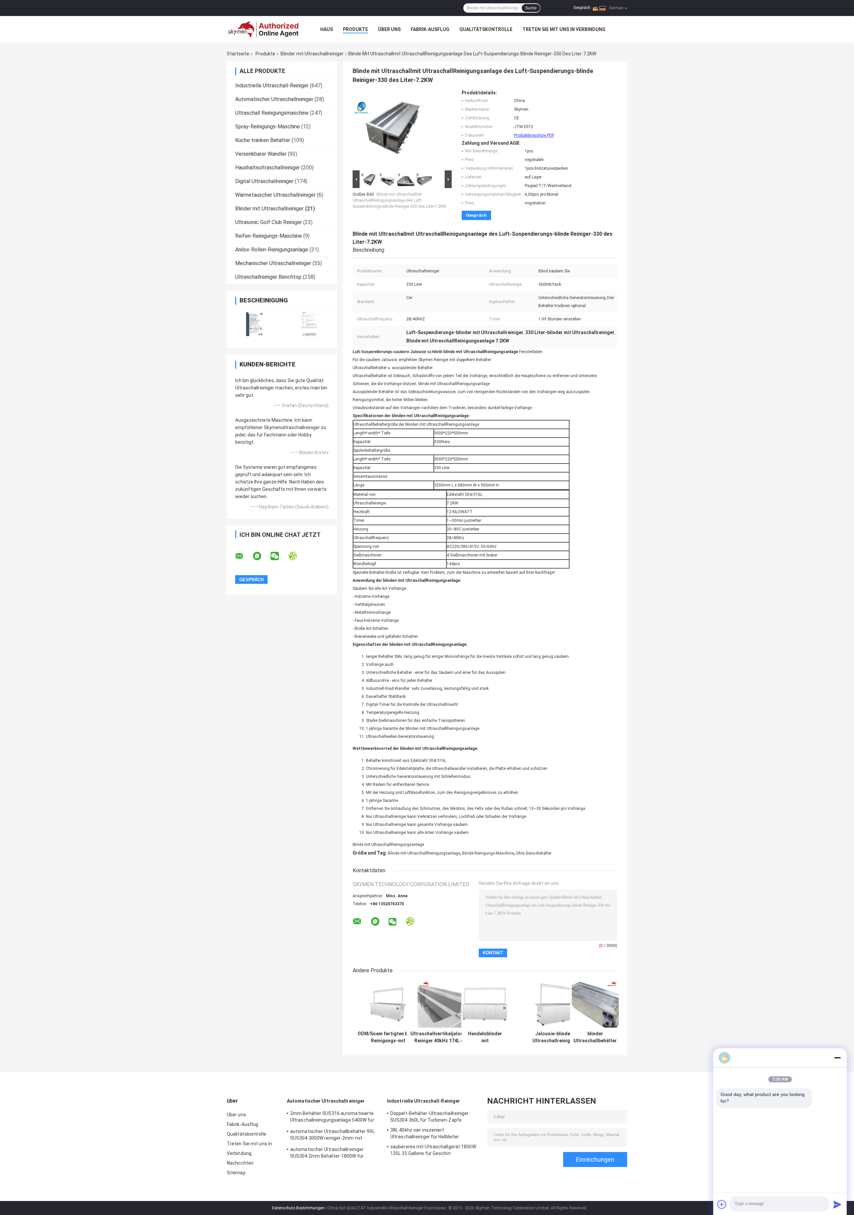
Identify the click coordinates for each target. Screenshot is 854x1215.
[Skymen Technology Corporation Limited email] (243, 556)
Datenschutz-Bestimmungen (298, 1208)
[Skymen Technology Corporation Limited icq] (296, 555)
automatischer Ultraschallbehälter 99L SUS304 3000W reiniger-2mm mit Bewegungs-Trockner (332, 1136)
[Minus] (837, 1058)
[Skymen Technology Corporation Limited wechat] (279, 556)
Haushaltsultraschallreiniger (267, 167)
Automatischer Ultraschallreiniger (274, 99)
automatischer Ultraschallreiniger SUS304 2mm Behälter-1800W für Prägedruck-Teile (327, 1154)
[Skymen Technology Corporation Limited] (263, 29)
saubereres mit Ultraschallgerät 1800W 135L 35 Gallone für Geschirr (433, 1150)
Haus (326, 29)
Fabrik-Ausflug (430, 29)
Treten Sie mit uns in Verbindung (563, 29)
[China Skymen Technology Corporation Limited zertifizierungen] (254, 324)
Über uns (389, 29)
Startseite (238, 53)
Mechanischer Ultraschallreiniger (273, 263)
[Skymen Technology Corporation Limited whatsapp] (261, 556)
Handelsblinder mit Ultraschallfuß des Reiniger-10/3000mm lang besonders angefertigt (485, 1037)
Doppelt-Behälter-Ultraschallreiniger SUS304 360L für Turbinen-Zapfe (429, 1117)
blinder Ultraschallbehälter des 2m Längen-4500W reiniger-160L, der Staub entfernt (595, 1037)
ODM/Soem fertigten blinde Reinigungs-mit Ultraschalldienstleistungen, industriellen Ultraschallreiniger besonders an (388, 1037)
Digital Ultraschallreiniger (264, 181)
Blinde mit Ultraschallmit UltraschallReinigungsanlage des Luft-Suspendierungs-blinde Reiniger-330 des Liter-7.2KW (399, 200)
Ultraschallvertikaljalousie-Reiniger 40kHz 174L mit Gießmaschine (441, 1037)
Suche (531, 8)
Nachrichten (240, 1163)
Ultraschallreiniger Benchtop (268, 277)
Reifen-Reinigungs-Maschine (268, 236)
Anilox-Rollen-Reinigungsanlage (271, 249)
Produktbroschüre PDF (534, 135)
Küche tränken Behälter (262, 140)
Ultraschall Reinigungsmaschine (272, 113)
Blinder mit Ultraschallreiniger (312, 53)
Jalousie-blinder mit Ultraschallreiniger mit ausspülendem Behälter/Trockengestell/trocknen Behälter (557, 1037)
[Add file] (722, 1204)
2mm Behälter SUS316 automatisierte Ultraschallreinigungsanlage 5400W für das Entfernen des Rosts (332, 1118)
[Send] (837, 1204)
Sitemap (236, 1172)
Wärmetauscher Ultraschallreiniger (275, 195)
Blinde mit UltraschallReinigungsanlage (424, 853)
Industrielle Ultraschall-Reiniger (272, 85)
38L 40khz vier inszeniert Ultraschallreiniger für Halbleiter (424, 1133)
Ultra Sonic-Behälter (533, 853)
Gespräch (581, 7)
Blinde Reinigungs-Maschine (488, 853)
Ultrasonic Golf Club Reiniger (268, 222)
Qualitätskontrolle (485, 29)
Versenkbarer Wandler (261, 154)
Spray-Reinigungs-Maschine (267, 126)
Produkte (355, 29)
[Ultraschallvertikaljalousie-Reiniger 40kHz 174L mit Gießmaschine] (441, 1004)
